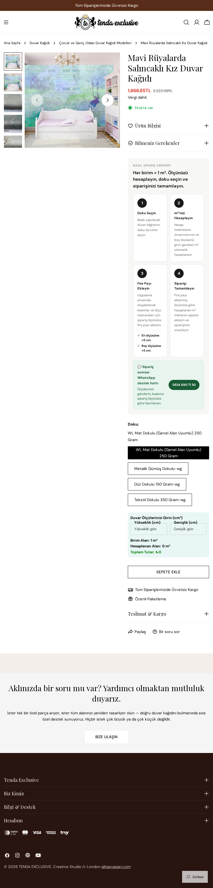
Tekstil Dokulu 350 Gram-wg (159, 499)
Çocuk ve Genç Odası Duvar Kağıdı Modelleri (95, 43)
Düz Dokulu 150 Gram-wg (157, 484)
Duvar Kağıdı (40, 43)
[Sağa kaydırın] (107, 100)
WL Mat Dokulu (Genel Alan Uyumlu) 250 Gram (168, 453)
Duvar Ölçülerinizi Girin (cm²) (156, 517)
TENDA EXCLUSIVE (35, 866)
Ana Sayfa (12, 43)
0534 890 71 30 (184, 385)
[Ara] (186, 22)
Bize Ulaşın (106, 736)
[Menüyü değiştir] (6, 22)
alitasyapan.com (116, 866)
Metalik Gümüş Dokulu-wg (158, 468)
